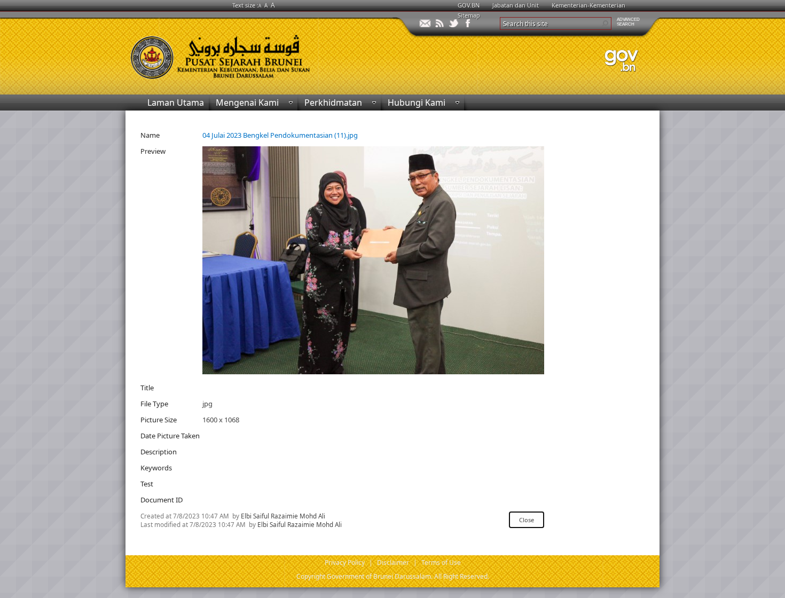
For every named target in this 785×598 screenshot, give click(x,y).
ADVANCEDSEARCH (628, 22)
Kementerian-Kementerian (588, 5)
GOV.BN (469, 5)
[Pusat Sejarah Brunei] (258, 52)
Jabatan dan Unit (515, 5)
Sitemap (469, 15)
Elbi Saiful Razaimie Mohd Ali (283, 516)
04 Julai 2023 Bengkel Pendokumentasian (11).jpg (280, 135)
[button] (605, 23)
